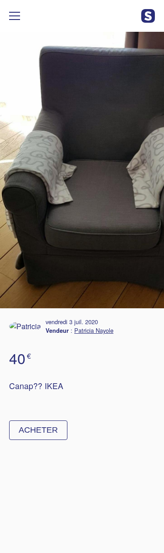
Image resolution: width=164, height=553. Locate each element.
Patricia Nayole (93, 330)
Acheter (38, 429)
